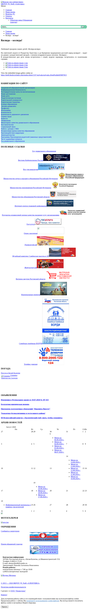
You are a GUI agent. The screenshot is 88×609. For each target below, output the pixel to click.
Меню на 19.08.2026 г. (43, 488)
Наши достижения (8, 94)
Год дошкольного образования (13, 141)
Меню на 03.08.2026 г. (59, 447)
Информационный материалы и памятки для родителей (18, 506)
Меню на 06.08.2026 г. (59, 439)
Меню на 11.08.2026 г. (75, 473)
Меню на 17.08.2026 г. (43, 496)
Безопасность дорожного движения (15, 114)
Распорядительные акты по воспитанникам (18, 92)
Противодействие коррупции (12, 133)
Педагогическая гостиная (11, 98)
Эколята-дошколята (8, 106)
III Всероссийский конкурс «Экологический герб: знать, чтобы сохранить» (32, 418)
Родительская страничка (10, 102)
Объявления (5, 121)
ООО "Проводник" (18, 591)
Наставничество (7, 125)
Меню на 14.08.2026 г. (75, 461)
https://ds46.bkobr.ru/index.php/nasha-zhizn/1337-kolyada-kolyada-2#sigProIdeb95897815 (34, 75)
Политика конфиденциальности (13, 587)
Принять (5, 607)
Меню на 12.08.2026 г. (75, 469)
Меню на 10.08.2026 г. (75, 478)
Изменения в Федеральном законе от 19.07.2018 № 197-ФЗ (25, 400)
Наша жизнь (10, 33)
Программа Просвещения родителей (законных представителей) (26, 137)
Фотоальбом (6, 110)
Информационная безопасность (13, 90)
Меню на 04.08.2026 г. (59, 443)
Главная (9, 31)
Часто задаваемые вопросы (11, 139)
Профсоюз (5, 108)
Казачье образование (9, 104)
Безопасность (6, 112)
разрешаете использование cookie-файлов (43, 601)
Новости (4, 118)
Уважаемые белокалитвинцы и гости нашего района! (23, 413)
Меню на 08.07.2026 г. (59, 451)
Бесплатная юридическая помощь (15, 404)
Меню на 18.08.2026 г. (43, 492)
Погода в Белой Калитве (10, 373)
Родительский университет (11, 100)
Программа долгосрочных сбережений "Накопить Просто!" (25, 409)
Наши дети (5, 96)
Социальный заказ (8, 127)
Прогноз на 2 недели (9, 378)
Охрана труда (6, 116)
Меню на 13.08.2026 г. (75, 465)
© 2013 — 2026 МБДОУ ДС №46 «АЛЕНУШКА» (20, 583)
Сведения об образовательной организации (18, 88)
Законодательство (8, 135)
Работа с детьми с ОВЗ (10, 129)
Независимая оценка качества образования (17, 131)
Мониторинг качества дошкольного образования (20, 123)
